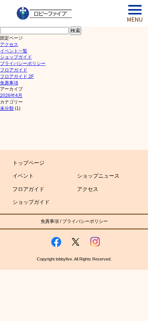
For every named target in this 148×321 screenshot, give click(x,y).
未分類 (7, 108)
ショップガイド (16, 57)
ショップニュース (98, 176)
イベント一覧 (13, 51)
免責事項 (9, 83)
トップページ (28, 163)
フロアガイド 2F (17, 76)
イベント (23, 176)
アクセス (9, 44)
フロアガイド (13, 70)
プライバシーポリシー (23, 63)
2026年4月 (11, 95)
